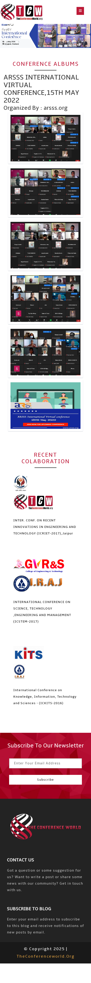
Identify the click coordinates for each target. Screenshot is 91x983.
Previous (5, 30)
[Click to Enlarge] (45, 138)
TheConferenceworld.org (45, 956)
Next (5, 39)
